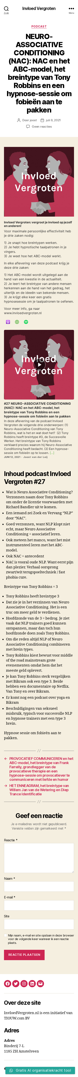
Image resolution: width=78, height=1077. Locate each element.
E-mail (9, 897)
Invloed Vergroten (38, 8)
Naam (9, 879)
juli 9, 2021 (53, 120)
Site (6, 916)
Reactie (11, 840)
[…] (51, 453)
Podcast (39, 26)
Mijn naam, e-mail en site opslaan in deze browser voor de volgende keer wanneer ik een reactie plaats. (41, 939)
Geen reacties (42, 126)
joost (33, 120)
